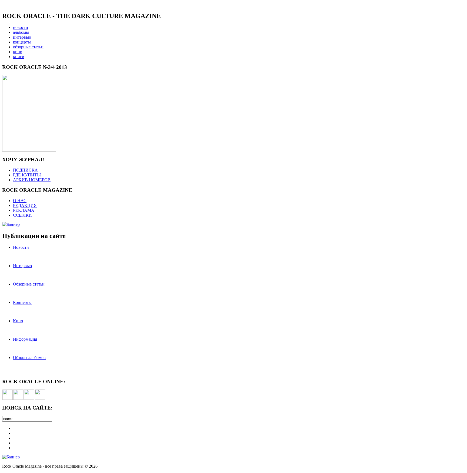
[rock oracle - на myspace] (18, 398)
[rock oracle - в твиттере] (29, 398)
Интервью (22, 265)
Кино (18, 320)
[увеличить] (29, 150)
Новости (21, 247)
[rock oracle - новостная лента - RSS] (40, 398)
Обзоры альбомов (29, 357)
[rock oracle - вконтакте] (7, 398)
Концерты (22, 302)
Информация (25, 339)
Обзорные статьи (29, 284)
